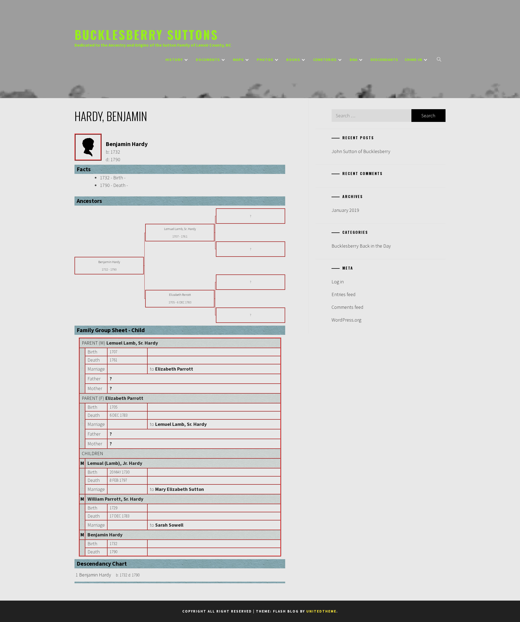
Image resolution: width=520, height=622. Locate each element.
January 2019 (345, 210)
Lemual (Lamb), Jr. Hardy (114, 463)
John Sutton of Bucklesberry (361, 151)
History (174, 59)
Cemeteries (325, 59)
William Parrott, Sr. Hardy (115, 499)
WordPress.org (346, 320)
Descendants (384, 59)
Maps (238, 59)
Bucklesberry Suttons (146, 34)
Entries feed (344, 294)
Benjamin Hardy (104, 535)
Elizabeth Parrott (124, 398)
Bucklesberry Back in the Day (361, 246)
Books (293, 59)
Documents (208, 59)
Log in (338, 281)
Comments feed (347, 307)
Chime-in (413, 59)
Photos (265, 59)
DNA (354, 59)
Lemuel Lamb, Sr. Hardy (132, 343)
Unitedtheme (321, 611)
